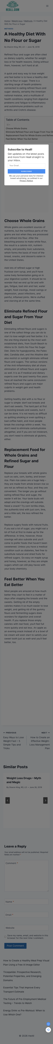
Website (10, 928)
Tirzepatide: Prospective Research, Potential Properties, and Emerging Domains (22, 976)
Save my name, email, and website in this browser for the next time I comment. (27, 936)
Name (10, 901)
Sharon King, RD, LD (16, 47)
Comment (12, 863)
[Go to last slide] (7, 800)
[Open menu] (47, 6)
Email (9, 914)
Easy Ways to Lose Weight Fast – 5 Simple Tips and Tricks (13, 741)
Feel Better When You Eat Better (22, 139)
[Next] (45, 800)
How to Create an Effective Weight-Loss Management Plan (39, 741)
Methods (8, 29)
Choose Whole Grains (16, 128)
